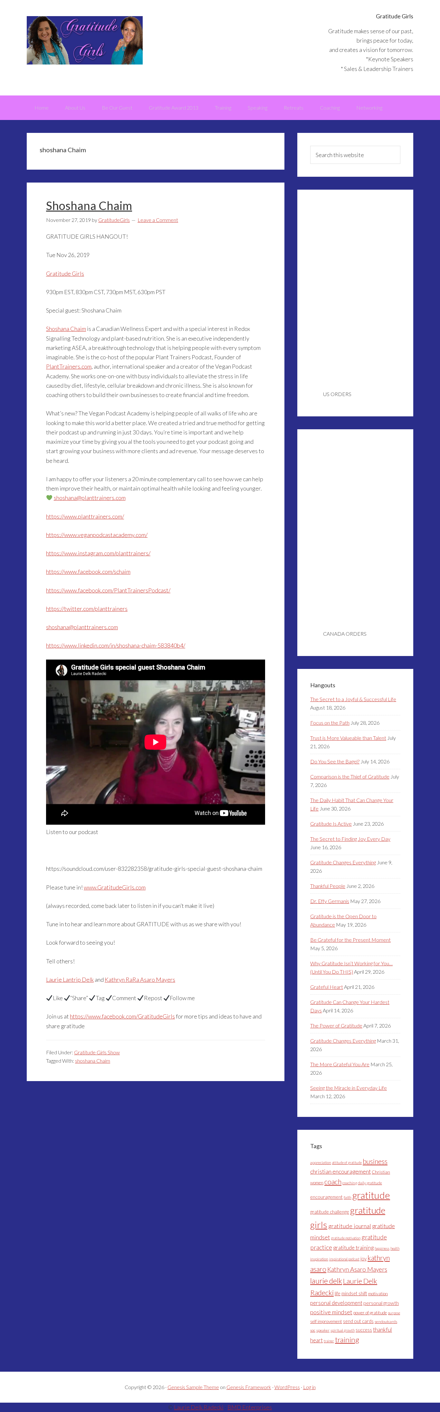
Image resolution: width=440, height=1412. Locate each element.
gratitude (371, 1195)
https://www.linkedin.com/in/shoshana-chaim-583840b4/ (115, 645)
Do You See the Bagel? (334, 761)
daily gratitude (370, 1182)
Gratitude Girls (85, 40)
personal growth (381, 1303)
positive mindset (331, 1312)
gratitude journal (349, 1225)
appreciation (320, 1162)
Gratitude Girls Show (97, 1052)
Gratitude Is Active (331, 823)
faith (347, 1197)
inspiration (319, 1259)
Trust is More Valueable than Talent (348, 738)
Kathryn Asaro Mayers (357, 1269)
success (364, 1330)
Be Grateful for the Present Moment (350, 940)
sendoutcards (386, 1321)
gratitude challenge (329, 1212)
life (337, 1293)
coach (332, 1182)
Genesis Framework (248, 1387)
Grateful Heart (326, 987)
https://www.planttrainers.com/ (85, 516)
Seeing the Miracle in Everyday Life (348, 1088)
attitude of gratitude (347, 1162)
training (347, 1339)
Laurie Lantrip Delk (70, 979)
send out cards (358, 1321)
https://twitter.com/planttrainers (87, 608)
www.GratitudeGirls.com (115, 887)
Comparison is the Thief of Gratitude (349, 776)
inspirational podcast (344, 1259)
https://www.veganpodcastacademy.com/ (97, 534)
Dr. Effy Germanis (329, 901)
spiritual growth (342, 1330)
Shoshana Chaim (89, 205)
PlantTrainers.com (68, 366)
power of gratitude (370, 1312)
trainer (329, 1341)
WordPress (287, 1387)
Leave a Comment (158, 220)
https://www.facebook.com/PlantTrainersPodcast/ (108, 590)
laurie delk (326, 1280)
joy (363, 1258)
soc (312, 1330)
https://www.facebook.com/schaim (88, 571)
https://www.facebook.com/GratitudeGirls (122, 1016)
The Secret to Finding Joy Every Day (350, 839)
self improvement (326, 1321)
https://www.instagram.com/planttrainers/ (98, 553)
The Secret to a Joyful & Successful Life (353, 699)
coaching (349, 1182)
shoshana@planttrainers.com (90, 497)
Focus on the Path (329, 723)
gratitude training (353, 1247)
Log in (309, 1387)
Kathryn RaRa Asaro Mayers (140, 979)
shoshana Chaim (92, 1061)
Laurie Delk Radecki (199, 1407)
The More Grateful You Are (339, 1064)
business (375, 1161)
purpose (394, 1313)
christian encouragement (340, 1171)
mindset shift (354, 1293)
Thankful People (327, 886)
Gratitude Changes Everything (343, 862)
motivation (378, 1293)
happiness (382, 1248)
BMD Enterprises (249, 1407)
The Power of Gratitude (336, 1025)
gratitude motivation (345, 1238)
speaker (323, 1330)
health (394, 1248)
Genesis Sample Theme (193, 1387)
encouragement (326, 1197)
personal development (336, 1302)
